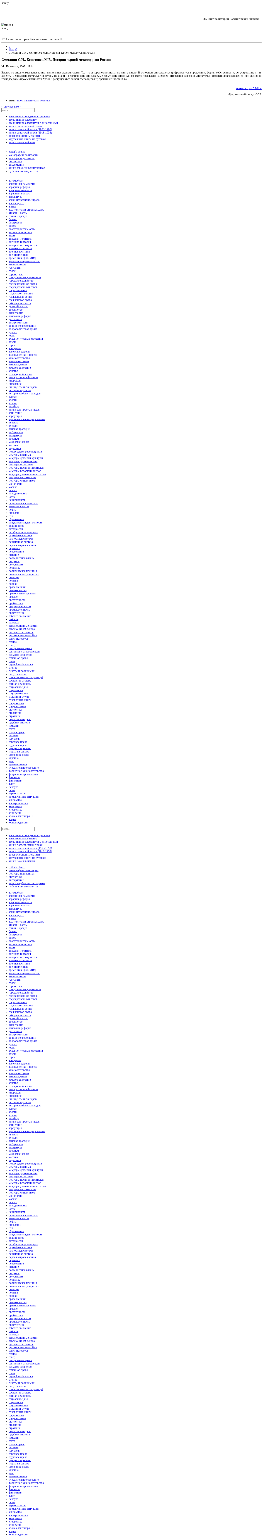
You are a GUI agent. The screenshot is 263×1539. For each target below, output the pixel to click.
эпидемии (15, 812)
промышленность (28, 100)
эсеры (12, 819)
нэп (11, 516)
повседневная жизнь (21, 557)
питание (14, 554)
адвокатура (15, 196)
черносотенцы (17, 793)
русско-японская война (23, 635)
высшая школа (17, 264)
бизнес (13, 219)
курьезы (13, 422)
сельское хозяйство (20, 654)
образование (16, 519)
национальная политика (23, 503)
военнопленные (18, 254)
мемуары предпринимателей (26, 467)
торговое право (18, 741)
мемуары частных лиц (22, 477)
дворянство (16, 309)
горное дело (16, 274)
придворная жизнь (20, 606)
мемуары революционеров (25, 470)
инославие (15, 383)
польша (13, 580)
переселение (16, 551)
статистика (15, 161)
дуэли (12, 341)
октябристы (16, 528)
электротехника (18, 803)
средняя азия (16, 703)
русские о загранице (21, 632)
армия (12, 206)
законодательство (19, 357)
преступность (17, 599)
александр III (16, 203)
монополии (16, 483)
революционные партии (23, 625)
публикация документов (23, 171)
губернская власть (20, 303)
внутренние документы (23, 245)
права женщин (17, 587)
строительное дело (20, 719)
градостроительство (21, 293)
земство (13, 370)
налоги (13, 490)
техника (45, 100)
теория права (17, 732)
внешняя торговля (20, 241)
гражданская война (20, 296)
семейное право (18, 657)
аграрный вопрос (19, 193)
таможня (14, 725)
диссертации (16, 164)
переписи (14, 548)
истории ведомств (20, 390)
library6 (13, 49)
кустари (13, 425)
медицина (15, 448)
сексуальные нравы (20, 648)
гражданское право (20, 299)
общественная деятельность (25, 522)
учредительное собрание (24, 767)
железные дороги (19, 351)
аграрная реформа (19, 187)
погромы (14, 561)
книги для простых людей (24, 409)
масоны (13, 445)
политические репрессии (24, 574)
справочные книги (20, 699)
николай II (15, 512)
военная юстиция (19, 251)
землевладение (18, 364)
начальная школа (19, 506)
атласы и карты (18, 212)
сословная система (20, 680)
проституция (16, 612)
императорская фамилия (23, 377)
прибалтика (16, 603)
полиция (14, 577)
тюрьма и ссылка (19, 751)
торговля (14, 738)
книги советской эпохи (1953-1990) (30, 129)
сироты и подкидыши (22, 670)
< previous (7, 106)
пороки (13, 583)
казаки (13, 403)
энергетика (15, 809)
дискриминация (18, 322)
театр (12, 728)
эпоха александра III (21, 816)
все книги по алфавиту (23, 119)
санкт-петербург (18, 638)
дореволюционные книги (24, 135)
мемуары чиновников (22, 480)
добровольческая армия (23, 328)
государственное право (23, 283)
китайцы (14, 406)
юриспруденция (18, 822)
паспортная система (21, 538)
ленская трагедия (19, 428)
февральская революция (23, 774)
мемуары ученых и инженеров (27, 474)
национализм (17, 499)
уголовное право (19, 754)
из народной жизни (20, 374)
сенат (12, 661)
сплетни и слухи (19, 696)
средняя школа (17, 706)
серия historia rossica (21, 664)
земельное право (19, 361)
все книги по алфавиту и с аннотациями (33, 122)
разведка (14, 622)
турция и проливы (20, 748)
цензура (13, 786)
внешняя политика (20, 238)
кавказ (12, 396)
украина (14, 757)
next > (17, 106)
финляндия (15, 780)
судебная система (19, 722)
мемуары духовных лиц (23, 461)
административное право (24, 199)
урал (11, 761)
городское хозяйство (21, 280)
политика (14, 567)
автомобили (16, 180)
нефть (12, 509)
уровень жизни (18, 764)
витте (12, 235)
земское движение (20, 367)
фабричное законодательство (26, 770)
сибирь (13, 667)
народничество (18, 493)
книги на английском (22, 142)
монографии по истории (23, 154)
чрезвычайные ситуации (24, 796)
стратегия (14, 716)
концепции (15, 412)
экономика (15, 799)
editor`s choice (17, 151)
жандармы (15, 348)
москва (13, 487)
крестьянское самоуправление (27, 419)
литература (15, 435)
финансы (14, 777)
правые (13, 596)
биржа (12, 225)
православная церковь (22, 593)
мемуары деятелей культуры (26, 457)
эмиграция (15, 806)
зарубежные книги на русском (27, 138)
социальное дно (18, 686)
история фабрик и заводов (25, 393)
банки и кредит (18, 216)
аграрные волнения (20, 190)
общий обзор (16, 525)
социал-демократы (20, 683)
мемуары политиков (21, 464)
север (12, 645)
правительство (17, 590)
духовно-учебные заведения (26, 338)
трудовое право (18, 745)
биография (15, 222)
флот (11, 783)
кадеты (13, 399)
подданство (16, 564)
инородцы (15, 380)
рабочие (13, 619)
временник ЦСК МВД (22, 257)
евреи (12, 345)
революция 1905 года (22, 628)
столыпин (15, 712)
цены (12, 790)
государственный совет (23, 287)
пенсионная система (21, 541)
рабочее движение (20, 616)
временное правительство (24, 261)
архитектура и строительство (26, 209)
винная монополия (20, 232)
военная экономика (20, 248)
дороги (13, 332)
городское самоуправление (25, 277)
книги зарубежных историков (27, 167)
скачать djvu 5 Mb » (249, 88)
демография (16, 312)
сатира (13, 641)
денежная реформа (20, 316)
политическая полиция (23, 570)
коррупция (15, 416)
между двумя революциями (25, 451)
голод (12, 270)
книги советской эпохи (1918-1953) (30, 132)
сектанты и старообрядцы (24, 651)
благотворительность (22, 228)
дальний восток (18, 306)
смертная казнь (18, 674)
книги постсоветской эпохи (26, 126)
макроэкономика (19, 441)
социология (16, 690)
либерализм (16, 432)
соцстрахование (18, 693)
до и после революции (22, 325)
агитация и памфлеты (22, 183)
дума (11, 335)
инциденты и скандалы (23, 387)
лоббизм (14, 438)
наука (12, 496)
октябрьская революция (23, 532)
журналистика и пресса (23, 354)
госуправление (18, 290)
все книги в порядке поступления (29, 116)
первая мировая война (22, 545)
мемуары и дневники (22, 158)
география (15, 267)
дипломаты (15, 319)
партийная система (20, 535)
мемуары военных (20, 454)
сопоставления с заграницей (26, 677)
